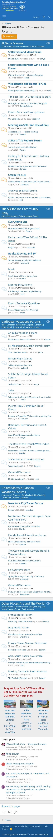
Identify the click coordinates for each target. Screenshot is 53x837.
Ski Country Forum (19, 569)
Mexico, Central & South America (27, 671)
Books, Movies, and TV (22, 253)
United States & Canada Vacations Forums (17, 490)
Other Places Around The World (22, 603)
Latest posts (8, 739)
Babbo (11, 510)
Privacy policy (36, 826)
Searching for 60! (15, 466)
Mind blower (13, 58)
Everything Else (17, 221)
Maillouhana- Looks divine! (20, 339)
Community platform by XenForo (25, 834)
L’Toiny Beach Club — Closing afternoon (25, 75)
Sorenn (22, 278)
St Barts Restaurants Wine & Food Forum (24, 749)
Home (5, 829)
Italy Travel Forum (18, 627)
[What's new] (44, 17)
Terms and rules (21, 826)
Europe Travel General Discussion (27, 643)
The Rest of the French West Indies (28, 444)
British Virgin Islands (20, 358)
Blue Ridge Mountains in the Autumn (24, 560)
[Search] (49, 17)
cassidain (36, 118)
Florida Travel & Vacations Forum (27, 535)
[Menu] (4, 17)
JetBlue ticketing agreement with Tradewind (27, 166)
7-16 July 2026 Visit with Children (22, 147)
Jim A (40, 352)
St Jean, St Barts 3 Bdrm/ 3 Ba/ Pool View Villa (43, 719)
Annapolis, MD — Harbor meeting (23, 131)
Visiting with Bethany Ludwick (21, 90)
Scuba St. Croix (14, 384)
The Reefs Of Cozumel (17, 678)
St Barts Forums (12, 43)
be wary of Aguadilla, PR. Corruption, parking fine (29, 416)
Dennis (29, 231)
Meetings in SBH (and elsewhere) (28, 125)
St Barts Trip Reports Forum (25, 140)
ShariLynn (24, 636)
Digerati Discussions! (20, 284)
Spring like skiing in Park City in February (26, 576)
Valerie (22, 134)
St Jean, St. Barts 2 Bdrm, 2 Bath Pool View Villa (26, 719)
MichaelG (25, 263)
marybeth (24, 579)
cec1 (49, 90)
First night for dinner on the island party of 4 (27, 103)
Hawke (22, 453)
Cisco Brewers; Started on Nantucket (24, 526)
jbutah (23, 544)
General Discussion (19, 472)
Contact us (6, 826)
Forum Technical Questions (24, 303)
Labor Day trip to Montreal (20, 621)
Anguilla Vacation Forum (22, 332)
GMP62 (23, 563)
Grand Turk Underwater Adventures (24, 435)
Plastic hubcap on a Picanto (20, 763)
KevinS (46, 621)
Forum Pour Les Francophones (26, 112)
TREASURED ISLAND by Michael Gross (24, 260)
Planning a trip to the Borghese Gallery (25, 634)
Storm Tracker (17, 175)
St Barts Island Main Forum (25, 52)
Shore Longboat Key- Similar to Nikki (24, 541)
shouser (24, 418)
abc (37, 479)
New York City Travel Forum (25, 503)
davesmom (24, 594)
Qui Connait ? (14, 118)
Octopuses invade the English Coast (24, 228)
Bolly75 (11, 247)
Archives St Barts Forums (22, 190)
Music (11, 269)
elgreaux (23, 169)
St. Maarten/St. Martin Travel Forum (29, 345)
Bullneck (24, 368)
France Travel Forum (20, 614)
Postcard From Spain (17, 649)
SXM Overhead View (17, 352)
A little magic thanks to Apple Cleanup (24, 291)
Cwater (47, 339)
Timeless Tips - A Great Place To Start (29, 96)
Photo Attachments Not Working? (23, 310)
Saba (11, 390)
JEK (21, 200)
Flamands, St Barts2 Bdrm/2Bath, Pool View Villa (9, 721)
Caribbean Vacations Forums (21, 322)
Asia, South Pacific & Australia (25, 656)
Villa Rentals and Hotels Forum (27, 84)
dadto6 (42, 649)
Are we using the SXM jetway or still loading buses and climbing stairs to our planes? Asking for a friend (28, 789)
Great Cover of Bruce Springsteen (22, 276)
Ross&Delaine (26, 106)
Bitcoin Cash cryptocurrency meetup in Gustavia (29, 197)
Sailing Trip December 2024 (20, 365)
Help (46, 826)
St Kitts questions (16, 479)
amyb (42, 58)
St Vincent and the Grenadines (26, 459)
